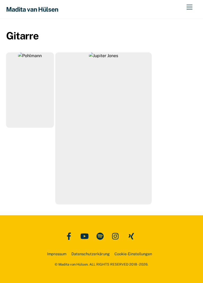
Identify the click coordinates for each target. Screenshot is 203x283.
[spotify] (101, 236)
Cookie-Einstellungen (133, 254)
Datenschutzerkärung (90, 254)
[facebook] (70, 236)
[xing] (132, 236)
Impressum (56, 254)
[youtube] (85, 236)
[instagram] (116, 236)
